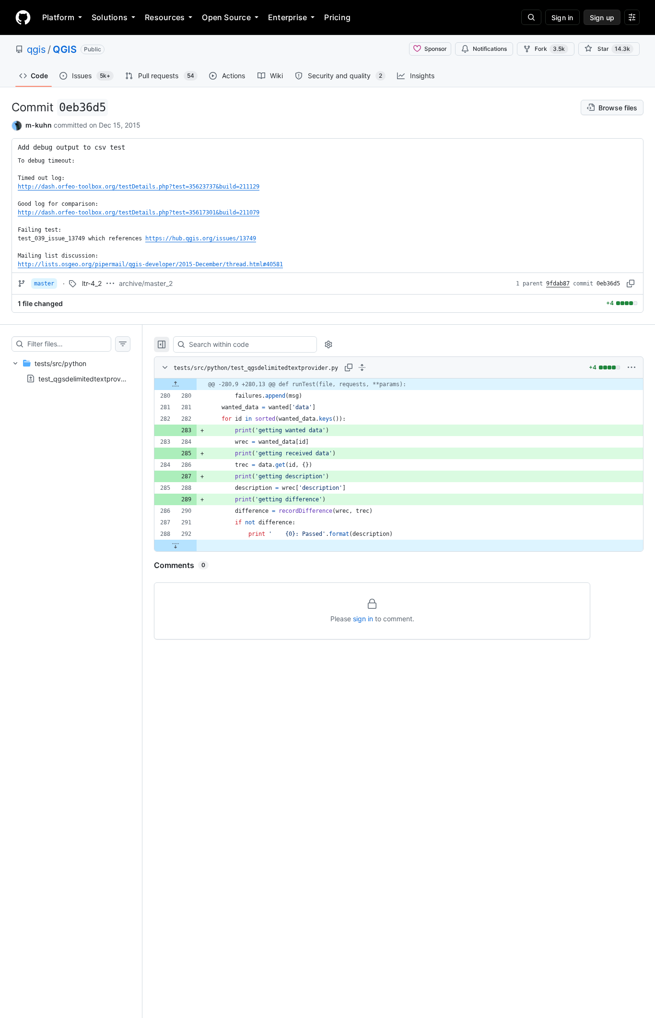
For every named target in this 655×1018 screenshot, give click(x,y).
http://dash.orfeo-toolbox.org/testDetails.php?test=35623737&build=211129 (138, 186)
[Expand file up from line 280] (175, 384)
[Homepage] (23, 17)
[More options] (631, 367)
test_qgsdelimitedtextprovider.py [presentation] (90, 378)
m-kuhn (38, 125)
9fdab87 (558, 283)
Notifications (490, 48)
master (44, 283)
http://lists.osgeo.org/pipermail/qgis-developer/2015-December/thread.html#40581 (150, 264)
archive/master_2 (146, 283)
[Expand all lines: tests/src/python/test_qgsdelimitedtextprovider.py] (362, 367)
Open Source (226, 17)
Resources (165, 17)
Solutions (110, 17)
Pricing (337, 17)
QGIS (65, 49)
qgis (36, 49)
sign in (363, 619)
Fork (550, 48)
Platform (58, 17)
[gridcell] (398, 384)
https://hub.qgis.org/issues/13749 (200, 238)
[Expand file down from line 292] (175, 545)
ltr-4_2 (92, 283)
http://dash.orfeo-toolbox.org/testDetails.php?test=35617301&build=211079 (138, 212)
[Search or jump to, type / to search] (531, 17)
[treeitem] (71, 370)
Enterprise (287, 17)
